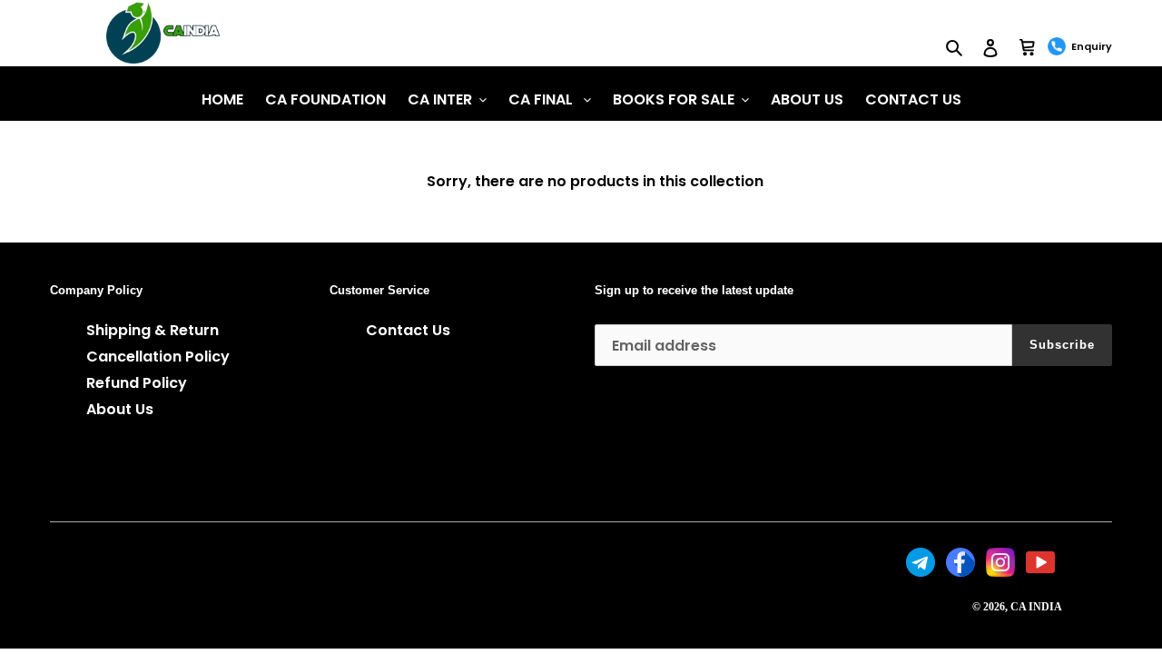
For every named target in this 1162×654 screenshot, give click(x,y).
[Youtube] (1042, 572)
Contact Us (408, 330)
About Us (119, 409)
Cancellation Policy (158, 356)
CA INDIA (1036, 606)
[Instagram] (1002, 572)
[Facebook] (962, 572)
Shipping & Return (152, 330)
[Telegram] (922, 572)
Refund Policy (136, 382)
